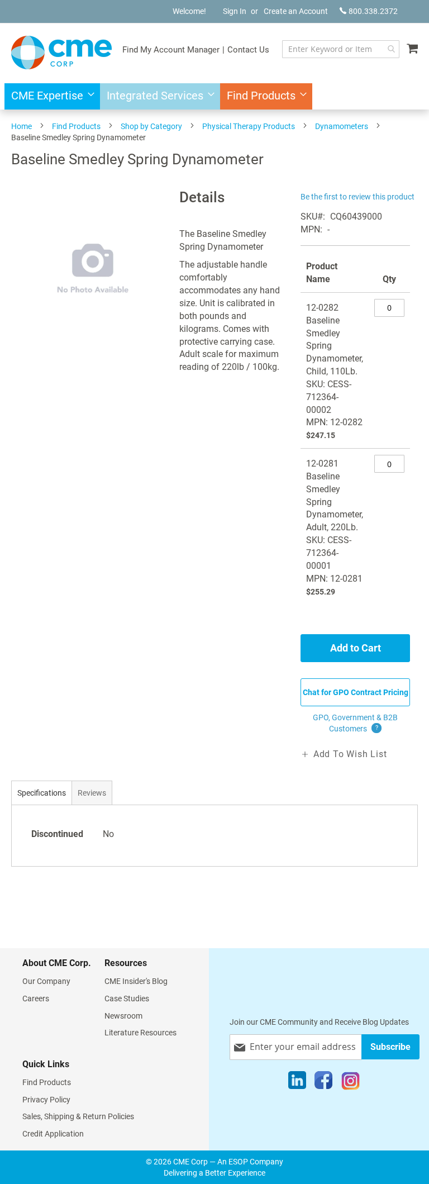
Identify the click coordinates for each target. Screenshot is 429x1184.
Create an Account (296, 11)
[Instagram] (350, 1083)
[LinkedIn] (297, 1083)
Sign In (234, 11)
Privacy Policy (46, 1099)
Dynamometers (341, 126)
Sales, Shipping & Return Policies (78, 1116)
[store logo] (61, 52)
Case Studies (126, 998)
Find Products (76, 126)
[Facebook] (323, 1083)
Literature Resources (140, 1032)
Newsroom (123, 1015)
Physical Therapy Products (248, 126)
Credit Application (53, 1133)
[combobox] (340, 49)
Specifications (41, 792)
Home (21, 126)
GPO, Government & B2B (355, 723)
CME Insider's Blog (136, 981)
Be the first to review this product (357, 196)
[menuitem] (49, 96)
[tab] (41, 793)
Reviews (92, 792)
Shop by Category (151, 126)
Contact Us (248, 50)
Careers (35, 998)
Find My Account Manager (171, 50)
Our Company (46, 981)
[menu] (214, 96)
